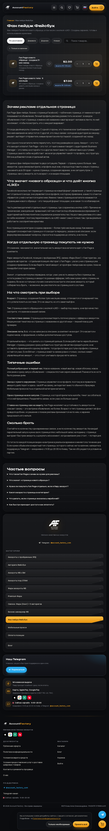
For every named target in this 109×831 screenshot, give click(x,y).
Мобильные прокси (17, 627)
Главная (10, 20)
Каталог (61, 746)
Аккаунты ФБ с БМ (16, 572)
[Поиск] (61, 7)
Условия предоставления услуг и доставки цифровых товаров (22, 763)
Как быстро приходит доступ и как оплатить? (31, 504)
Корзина (61, 758)
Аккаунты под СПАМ (18, 580)
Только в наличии (19, 48)
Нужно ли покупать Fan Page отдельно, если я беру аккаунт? (38, 486)
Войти (60, 763)
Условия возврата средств (15, 758)
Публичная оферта (11, 746)
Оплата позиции (16, 635)
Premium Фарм (15, 596)
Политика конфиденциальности (17, 752)
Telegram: (56, 543)
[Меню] (54, 7)
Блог (10, 645)
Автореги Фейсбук (17, 565)
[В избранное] (49, 64)
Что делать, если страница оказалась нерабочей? (34, 498)
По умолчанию (15, 40)
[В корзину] (96, 64)
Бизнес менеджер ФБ (18, 612)
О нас (5, 775)
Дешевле (32, 40)
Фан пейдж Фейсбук (17, 619)
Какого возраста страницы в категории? (29, 492)
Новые (57, 40)
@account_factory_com (60, 706)
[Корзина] (77, 7)
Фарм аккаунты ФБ (17, 588)
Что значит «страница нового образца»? (29, 480)
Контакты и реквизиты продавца (18, 769)
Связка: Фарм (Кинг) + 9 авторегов (25, 604)
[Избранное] (69, 7)
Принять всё (81, 824)
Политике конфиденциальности (46, 818)
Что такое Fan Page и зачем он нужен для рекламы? (34, 474)
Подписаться (18, 669)
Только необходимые (59, 824)
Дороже (44, 40)
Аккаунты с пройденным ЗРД (22, 557)
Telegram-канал (10, 793)
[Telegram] (102, 815)
